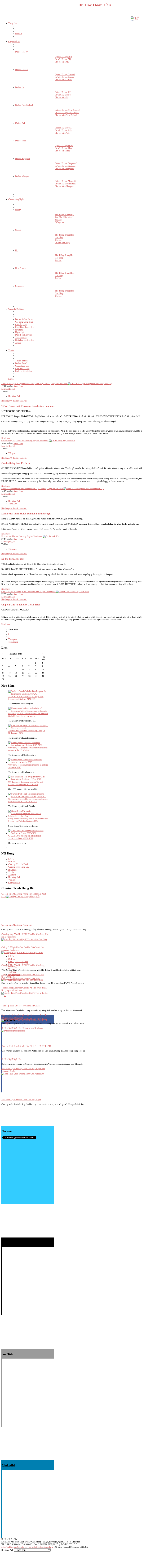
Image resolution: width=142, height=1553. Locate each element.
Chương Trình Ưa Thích (18, 864)
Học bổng (12, 869)
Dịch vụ (11, 862)
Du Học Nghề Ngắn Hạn (11, 1059)
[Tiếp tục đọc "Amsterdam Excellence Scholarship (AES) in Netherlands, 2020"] (28, 728)
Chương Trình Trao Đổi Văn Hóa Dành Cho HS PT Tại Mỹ (26, 1046)
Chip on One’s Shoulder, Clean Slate (20, 604)
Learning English (8, 389)
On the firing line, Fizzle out (16, 463)
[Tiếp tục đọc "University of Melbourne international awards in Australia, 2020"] (28, 762)
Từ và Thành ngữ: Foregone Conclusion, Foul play (28, 406)
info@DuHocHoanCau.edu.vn (13, 1547)
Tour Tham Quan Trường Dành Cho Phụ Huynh (21, 1099)
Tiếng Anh (12, 453)
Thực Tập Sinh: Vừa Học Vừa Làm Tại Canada (20, 1006)
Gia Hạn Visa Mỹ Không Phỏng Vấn (16, 925)
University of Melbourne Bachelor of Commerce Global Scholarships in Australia (28, 714)
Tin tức (11, 872)
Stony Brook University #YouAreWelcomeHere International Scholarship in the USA (28, 820)
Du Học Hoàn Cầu (94, 5)
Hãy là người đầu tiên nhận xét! (14, 401)
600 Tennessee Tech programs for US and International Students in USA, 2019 (25, 783)
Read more (5, 438)
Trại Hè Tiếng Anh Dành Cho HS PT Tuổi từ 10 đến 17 (24, 1019)
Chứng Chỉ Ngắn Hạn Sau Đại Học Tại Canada (20, 978)
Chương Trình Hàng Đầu (18, 867)
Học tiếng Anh (14, 396)
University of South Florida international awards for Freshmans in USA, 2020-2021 (28, 800)
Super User (18, 386)
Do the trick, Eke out (12, 558)
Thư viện (12, 874)
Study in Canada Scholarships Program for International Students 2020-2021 (25, 697)
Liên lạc (11, 859)
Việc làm (11, 880)
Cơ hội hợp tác (14, 882)
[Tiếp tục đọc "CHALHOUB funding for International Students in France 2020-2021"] (28, 833)
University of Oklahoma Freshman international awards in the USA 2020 (27, 749)
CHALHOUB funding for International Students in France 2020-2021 (24, 837)
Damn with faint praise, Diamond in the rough (26, 513)
